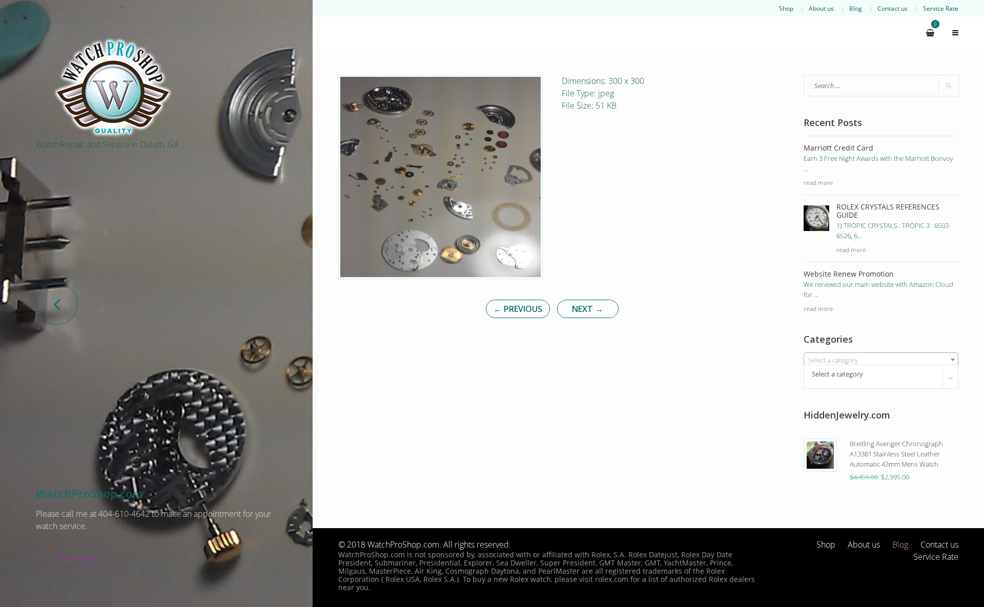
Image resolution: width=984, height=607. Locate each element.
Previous (518, 309)
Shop (786, 8)
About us (821, 8)
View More (76, 559)
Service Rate (940, 8)
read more (818, 182)
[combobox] (881, 359)
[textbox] (881, 360)
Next (587, 309)
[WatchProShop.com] (113, 87)
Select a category (837, 374)
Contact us (892, 8)
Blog (855, 8)
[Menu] (950, 32)
